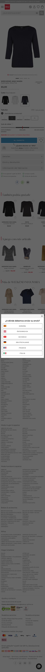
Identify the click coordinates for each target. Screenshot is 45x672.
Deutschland (22, 342)
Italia (22, 353)
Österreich (22, 331)
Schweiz (23, 337)
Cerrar (42, 316)
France (22, 348)
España (22, 326)
